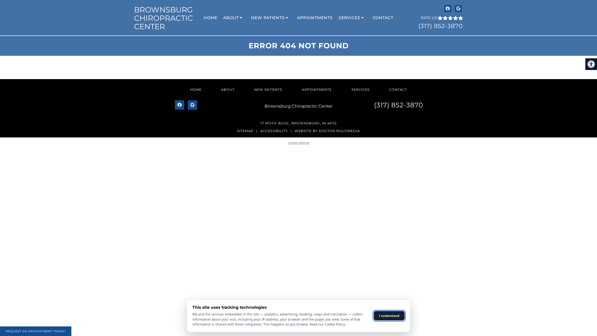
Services (349, 17)
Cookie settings (298, 142)
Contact (383, 17)
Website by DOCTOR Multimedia (327, 131)
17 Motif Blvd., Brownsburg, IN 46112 (298, 123)
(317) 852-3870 (440, 25)
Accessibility (274, 131)
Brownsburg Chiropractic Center (163, 18)
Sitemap (245, 131)
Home (210, 17)
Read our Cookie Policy (327, 324)
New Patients (268, 17)
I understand (389, 316)
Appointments (315, 17)
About (231, 17)
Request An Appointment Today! (36, 331)
